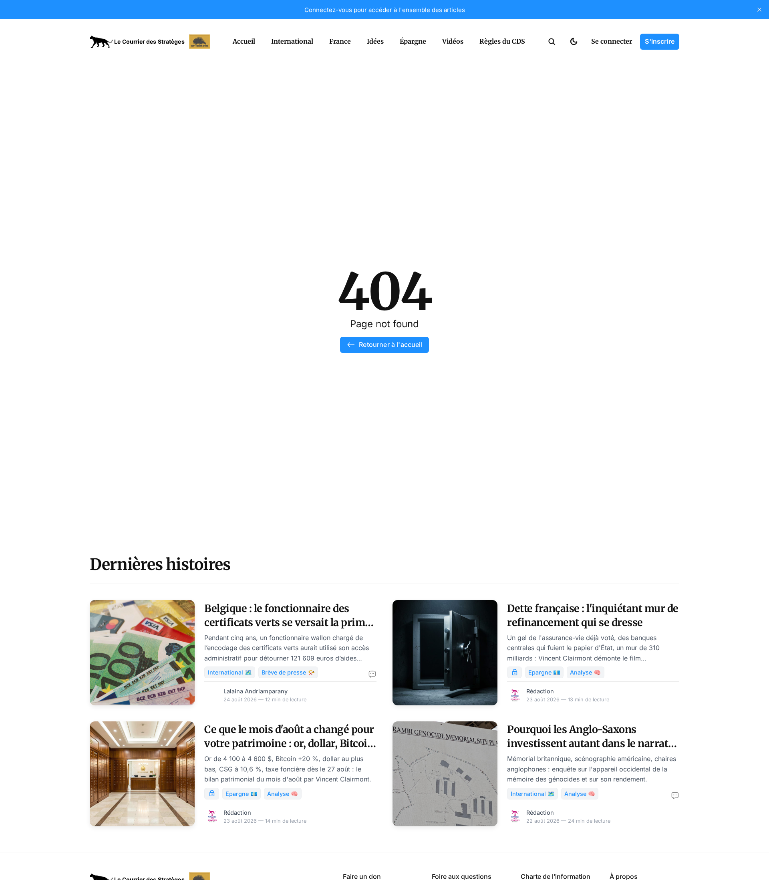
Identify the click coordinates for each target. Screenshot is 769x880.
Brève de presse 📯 (288, 672)
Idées (375, 41)
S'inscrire (659, 41)
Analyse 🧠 (585, 672)
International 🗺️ (230, 672)
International (292, 41)
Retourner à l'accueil (390, 344)
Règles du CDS (502, 41)
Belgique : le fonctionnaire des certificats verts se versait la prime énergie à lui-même (287, 622)
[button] (552, 41)
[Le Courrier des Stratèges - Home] (152, 42)
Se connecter (611, 41)
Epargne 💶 (544, 672)
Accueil (244, 41)
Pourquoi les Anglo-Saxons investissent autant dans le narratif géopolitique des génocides (591, 743)
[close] (759, 9)
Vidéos (452, 41)
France (340, 41)
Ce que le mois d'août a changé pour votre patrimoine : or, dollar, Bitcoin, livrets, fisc (290, 743)
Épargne (413, 41)
